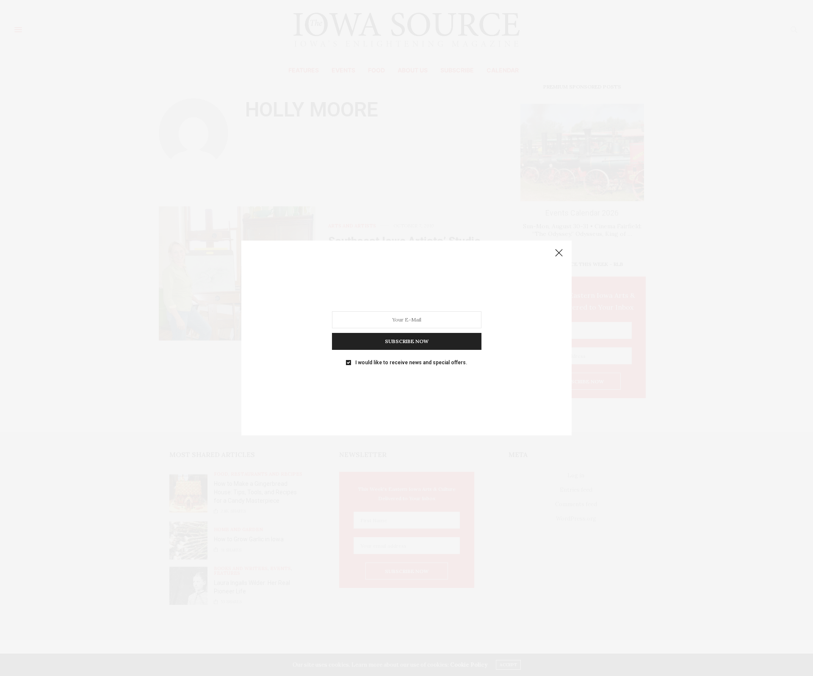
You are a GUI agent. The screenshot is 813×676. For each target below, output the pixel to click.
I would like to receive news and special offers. (411, 362)
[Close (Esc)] (558, 253)
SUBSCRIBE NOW (407, 341)
